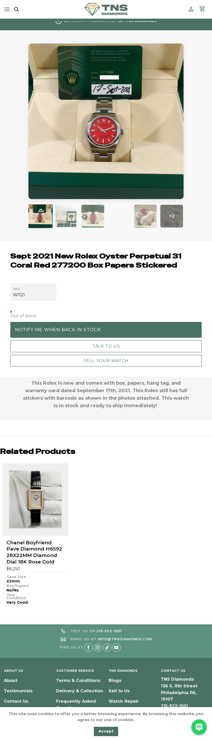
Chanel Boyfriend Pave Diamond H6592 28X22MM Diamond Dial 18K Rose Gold (34, 552)
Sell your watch (106, 360)
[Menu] (7, 9)
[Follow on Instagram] (98, 647)
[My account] (191, 9)
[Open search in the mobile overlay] (16, 9)
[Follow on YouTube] (116, 647)
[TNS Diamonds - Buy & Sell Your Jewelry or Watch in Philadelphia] (106, 9)
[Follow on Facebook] (88, 647)
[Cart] (202, 9)
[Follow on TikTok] (107, 647)
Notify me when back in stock (58, 330)
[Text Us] (199, 727)
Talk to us (106, 346)
